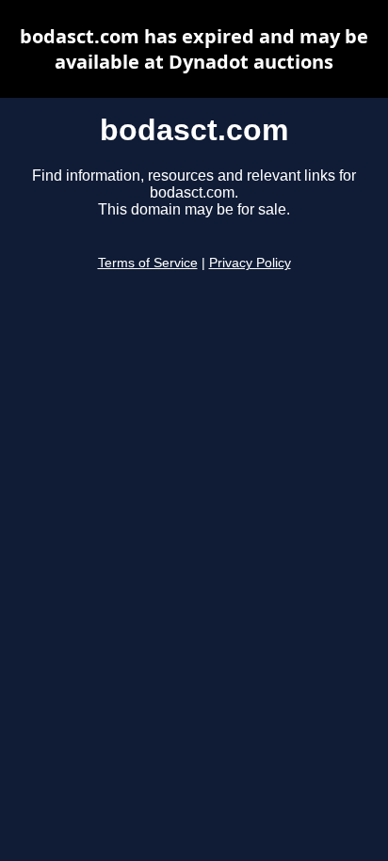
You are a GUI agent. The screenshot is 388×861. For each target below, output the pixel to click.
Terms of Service (148, 263)
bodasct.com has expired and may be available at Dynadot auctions (194, 49)
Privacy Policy (250, 263)
